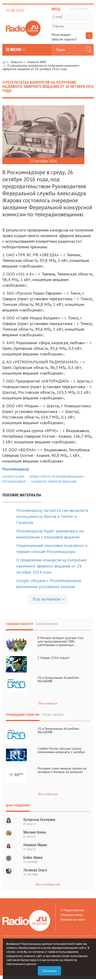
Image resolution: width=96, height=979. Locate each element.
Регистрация (61, 34)
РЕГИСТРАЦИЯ (79, 9)
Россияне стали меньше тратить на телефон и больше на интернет (62, 770)
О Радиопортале (72, 910)
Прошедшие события (22, 714)
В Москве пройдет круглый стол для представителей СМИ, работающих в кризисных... (60, 641)
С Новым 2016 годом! (53, 658)
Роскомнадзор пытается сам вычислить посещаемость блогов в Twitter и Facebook (52, 516)
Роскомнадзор (14, 481)
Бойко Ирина (32, 857)
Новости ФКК (36, 62)
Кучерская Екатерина (39, 819)
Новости (16, 62)
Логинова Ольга (35, 870)
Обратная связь (71, 915)
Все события (48, 794)
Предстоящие (53, 714)
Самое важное (46, 624)
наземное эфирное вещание (54, 481)
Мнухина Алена (34, 832)
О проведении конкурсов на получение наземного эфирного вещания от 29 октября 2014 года (51, 566)
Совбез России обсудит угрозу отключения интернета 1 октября (61, 750)
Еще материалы (47, 599)
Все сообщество (48, 884)
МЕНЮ (16, 49)
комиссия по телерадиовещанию (57, 476)
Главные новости (19, 624)
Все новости (48, 703)
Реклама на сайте (72, 919)
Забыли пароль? (64, 39)
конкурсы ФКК (13, 476)
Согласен (49, 971)
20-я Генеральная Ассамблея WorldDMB (58, 679)
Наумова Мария (35, 845)
